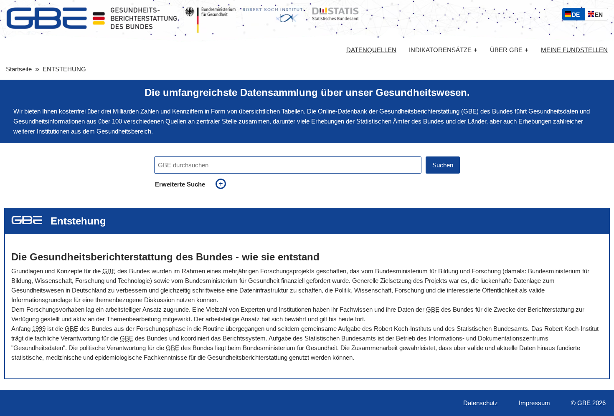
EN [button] (601, 15)
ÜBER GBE (509, 49)
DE (578, 15)
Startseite (19, 69)
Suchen (442, 165)
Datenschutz (480, 402)
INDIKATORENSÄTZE (443, 49)
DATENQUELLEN (371, 50)
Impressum (534, 402)
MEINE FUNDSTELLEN (574, 50)
